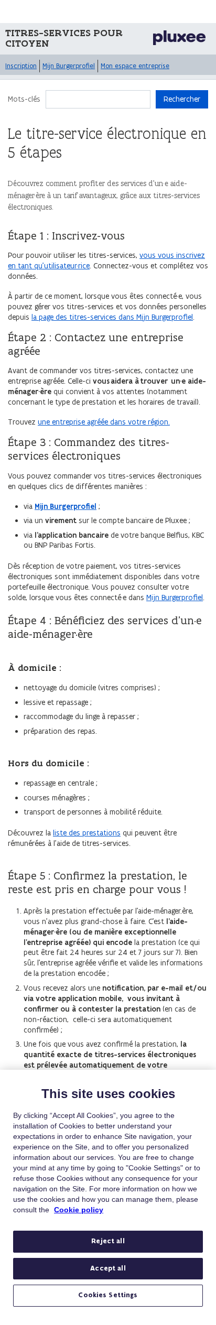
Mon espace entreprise (135, 65)
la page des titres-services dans (82, 317)
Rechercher (182, 99)
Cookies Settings (107, 1295)
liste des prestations (87, 833)
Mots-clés (24, 99)
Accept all (107, 1268)
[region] (108, 1197)
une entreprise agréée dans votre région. (104, 422)
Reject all (107, 1241)
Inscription (21, 65)
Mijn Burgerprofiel (68, 65)
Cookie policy (78, 1209)
